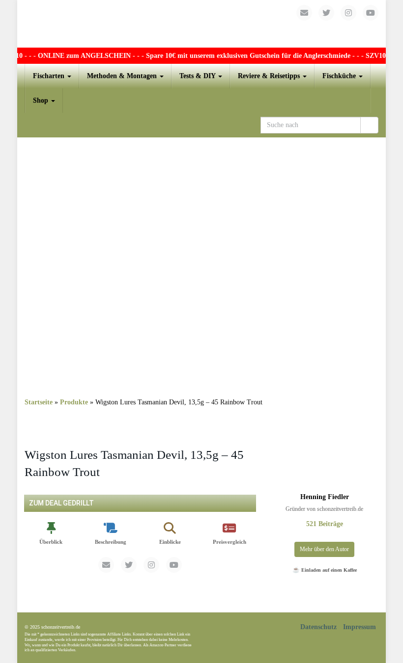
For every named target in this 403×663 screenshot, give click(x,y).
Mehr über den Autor (324, 549)
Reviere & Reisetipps (270, 76)
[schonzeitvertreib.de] (201, 24)
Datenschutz (318, 627)
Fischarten (49, 76)
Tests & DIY (198, 76)
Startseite (39, 402)
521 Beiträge (324, 524)
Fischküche (340, 76)
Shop (41, 100)
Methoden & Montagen (123, 76)
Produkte (74, 402)
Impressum (359, 627)
